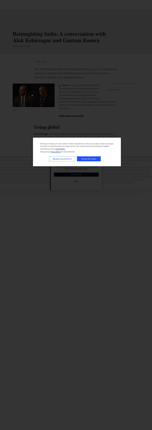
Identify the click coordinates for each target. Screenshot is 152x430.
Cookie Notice (60, 149)
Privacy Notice (56, 152)
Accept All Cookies (88, 159)
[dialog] (77, 152)
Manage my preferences (62, 159)
